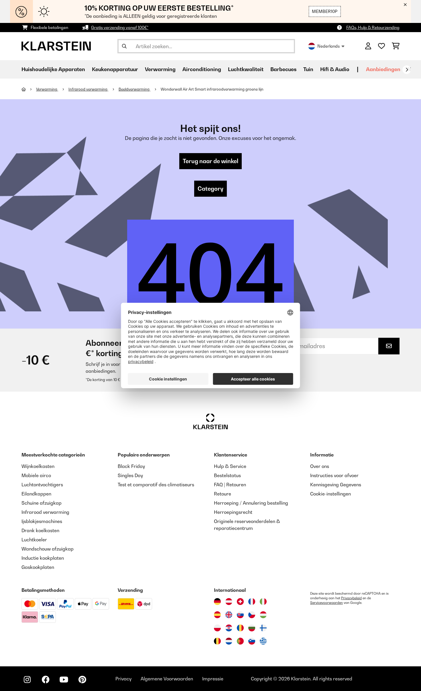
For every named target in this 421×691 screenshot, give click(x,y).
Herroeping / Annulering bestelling (251, 503)
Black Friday (131, 466)
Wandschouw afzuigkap (47, 549)
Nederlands (328, 46)
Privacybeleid (351, 598)
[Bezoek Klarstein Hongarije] (263, 614)
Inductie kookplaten (42, 558)
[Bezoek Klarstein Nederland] (228, 641)
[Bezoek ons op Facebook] (45, 679)
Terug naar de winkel (210, 161)
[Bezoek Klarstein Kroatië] (228, 627)
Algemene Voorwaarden (167, 679)
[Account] (368, 46)
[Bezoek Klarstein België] (217, 641)
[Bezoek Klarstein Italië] (263, 601)
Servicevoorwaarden (326, 603)
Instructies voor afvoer (334, 475)
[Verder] (406, 69)
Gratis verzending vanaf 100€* (119, 27)
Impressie (212, 679)
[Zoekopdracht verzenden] (124, 46)
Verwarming (47, 89)
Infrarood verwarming (88, 89)
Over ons (319, 466)
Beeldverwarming (134, 89)
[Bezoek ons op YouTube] (64, 679)
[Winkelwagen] (396, 46)
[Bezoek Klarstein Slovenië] (251, 641)
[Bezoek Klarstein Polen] (217, 627)
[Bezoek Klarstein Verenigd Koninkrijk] (228, 614)
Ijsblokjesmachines (41, 521)
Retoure (222, 494)
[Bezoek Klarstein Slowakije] (240, 614)
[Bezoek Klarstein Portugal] (240, 641)
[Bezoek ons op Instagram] (27, 679)
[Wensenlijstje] (381, 46)
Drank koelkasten (40, 530)
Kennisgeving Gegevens (335, 484)
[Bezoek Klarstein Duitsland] (217, 601)
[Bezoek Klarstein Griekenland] (263, 641)
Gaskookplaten (37, 567)
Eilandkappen (36, 494)
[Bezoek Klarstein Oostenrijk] (228, 601)
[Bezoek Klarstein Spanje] (217, 614)
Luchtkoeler (34, 539)
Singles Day (130, 475)
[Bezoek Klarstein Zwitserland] (240, 601)
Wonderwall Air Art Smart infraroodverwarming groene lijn (212, 89)
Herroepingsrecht (233, 512)
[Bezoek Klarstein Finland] (263, 627)
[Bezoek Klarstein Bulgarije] (251, 627)
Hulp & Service (230, 466)
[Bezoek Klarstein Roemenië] (240, 627)
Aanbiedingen (383, 69)
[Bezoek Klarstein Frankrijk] (251, 601)
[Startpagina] (28, 89)
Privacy (123, 679)
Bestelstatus (227, 475)
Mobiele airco (36, 475)
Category (210, 188)
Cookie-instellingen (330, 494)
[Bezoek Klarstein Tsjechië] (251, 614)
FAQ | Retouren (230, 484)
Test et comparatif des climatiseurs (156, 484)
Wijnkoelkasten (37, 466)
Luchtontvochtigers (42, 484)
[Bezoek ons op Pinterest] (82, 679)
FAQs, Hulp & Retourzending (373, 27)
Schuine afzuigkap (41, 503)
